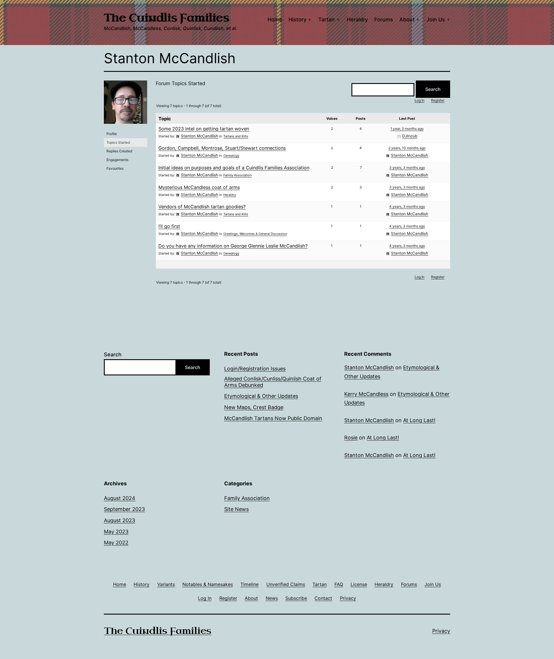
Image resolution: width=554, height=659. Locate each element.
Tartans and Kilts (235, 136)
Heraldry (357, 19)
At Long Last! (419, 420)
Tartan (326, 19)
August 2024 (119, 498)
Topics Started (118, 142)
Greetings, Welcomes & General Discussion (255, 234)
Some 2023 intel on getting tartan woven (203, 129)
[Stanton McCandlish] (125, 104)
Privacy (441, 631)
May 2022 (116, 543)
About (407, 19)
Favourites (114, 168)
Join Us (435, 19)
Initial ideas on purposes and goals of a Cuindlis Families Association (233, 168)
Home (274, 19)
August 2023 (119, 520)
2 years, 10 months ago (407, 148)
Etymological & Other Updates (261, 396)
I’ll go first (169, 226)
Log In (419, 100)
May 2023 (116, 532)
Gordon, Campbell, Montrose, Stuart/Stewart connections (222, 148)
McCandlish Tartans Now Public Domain (273, 418)
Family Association (237, 175)
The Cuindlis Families (166, 18)
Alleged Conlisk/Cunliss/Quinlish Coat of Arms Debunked (272, 382)
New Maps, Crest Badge (253, 407)
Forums (383, 19)
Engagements (117, 160)
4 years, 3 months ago (407, 206)
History (297, 19)
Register (437, 100)
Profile (111, 134)
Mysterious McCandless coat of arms (199, 187)
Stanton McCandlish (369, 367)
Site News (236, 509)
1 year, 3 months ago (407, 128)
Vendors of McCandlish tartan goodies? (202, 206)
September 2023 (124, 509)
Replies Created (119, 151)
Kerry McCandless (366, 394)
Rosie (351, 438)
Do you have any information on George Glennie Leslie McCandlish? (233, 246)
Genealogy (231, 155)
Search (112, 354)
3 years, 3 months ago (407, 167)
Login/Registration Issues (255, 369)
